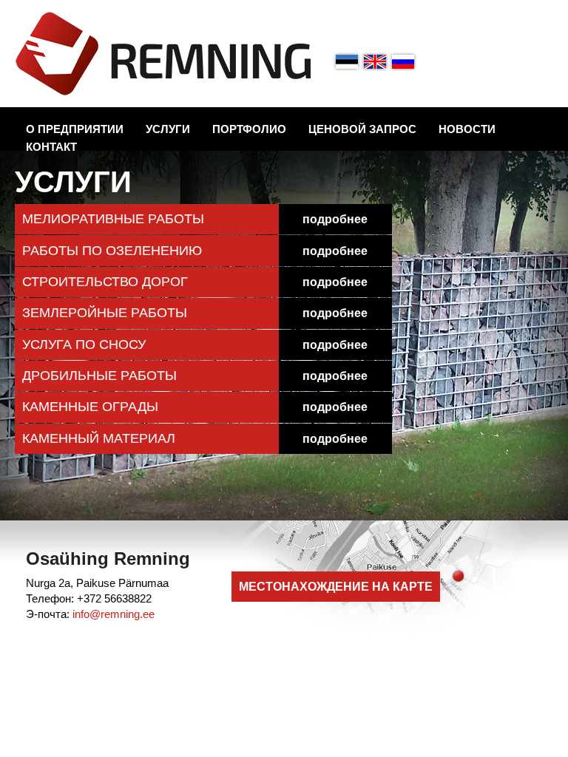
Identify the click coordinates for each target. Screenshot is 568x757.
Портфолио (249, 129)
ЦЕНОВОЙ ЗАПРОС (362, 129)
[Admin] (4, 7)
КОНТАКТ (51, 146)
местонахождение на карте (336, 586)
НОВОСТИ (467, 129)
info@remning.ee (113, 614)
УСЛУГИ (168, 129)
